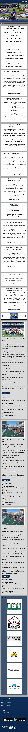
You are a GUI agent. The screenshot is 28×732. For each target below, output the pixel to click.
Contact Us (5, 704)
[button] (2, 316)
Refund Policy (12, 727)
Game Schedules (6, 702)
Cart (19, 1)
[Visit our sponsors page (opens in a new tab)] (14, 606)
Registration (5, 701)
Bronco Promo (5, 712)
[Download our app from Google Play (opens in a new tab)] (20, 719)
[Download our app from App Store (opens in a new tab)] (8, 719)
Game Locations (6, 705)
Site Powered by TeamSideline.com (9, 726)
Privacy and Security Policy (7, 728)
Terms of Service (5, 727)
